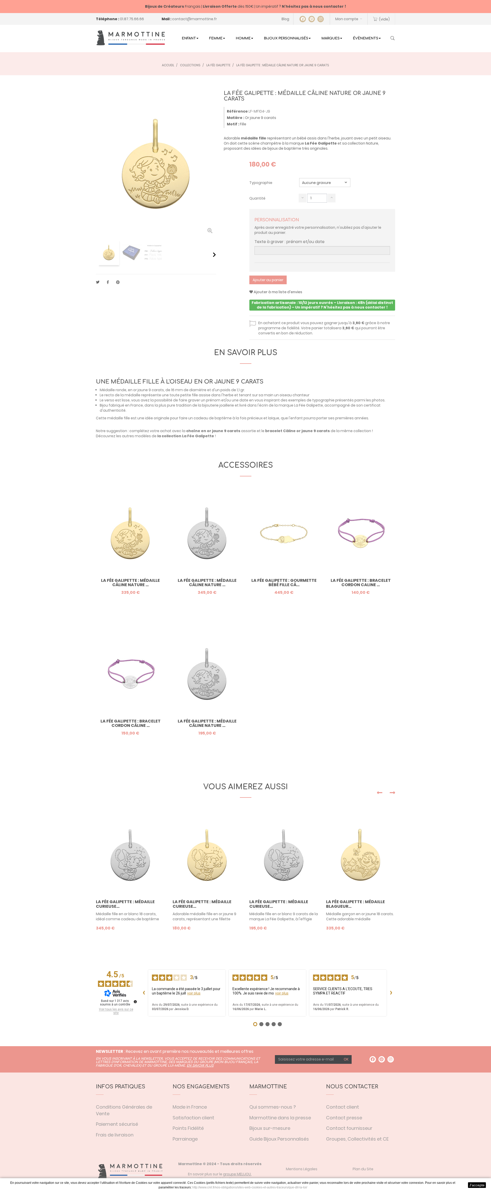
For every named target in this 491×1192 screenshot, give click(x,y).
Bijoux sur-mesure (269, 1128)
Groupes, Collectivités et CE (357, 1139)
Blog (285, 18)
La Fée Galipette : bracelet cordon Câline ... (131, 723)
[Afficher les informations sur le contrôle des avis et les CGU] (135, 1002)
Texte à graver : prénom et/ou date (289, 242)
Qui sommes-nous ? (272, 1107)
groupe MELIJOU (237, 1174)
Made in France (190, 1107)
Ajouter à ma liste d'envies (277, 291)
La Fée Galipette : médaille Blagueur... (355, 904)
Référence (237, 111)
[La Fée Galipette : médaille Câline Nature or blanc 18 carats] (207, 533)
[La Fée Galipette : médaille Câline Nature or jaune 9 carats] (109, 252)
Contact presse (344, 1117)
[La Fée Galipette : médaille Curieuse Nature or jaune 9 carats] (207, 855)
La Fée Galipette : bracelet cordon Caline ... (361, 582)
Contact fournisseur (349, 1128)
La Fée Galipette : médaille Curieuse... (125, 904)
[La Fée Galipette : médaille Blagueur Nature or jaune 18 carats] (360, 855)
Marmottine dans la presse (280, 1117)
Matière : (235, 117)
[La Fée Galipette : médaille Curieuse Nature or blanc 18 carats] (130, 855)
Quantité (257, 198)
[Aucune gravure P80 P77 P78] (324, 182)
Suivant (214, 254)
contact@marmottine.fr (194, 18)
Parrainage (185, 1139)
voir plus (193, 993)
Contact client (342, 1107)
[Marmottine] (130, 38)
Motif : (233, 124)
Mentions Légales (301, 1169)
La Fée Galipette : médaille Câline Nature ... (130, 582)
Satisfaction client (193, 1117)
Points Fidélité (188, 1128)
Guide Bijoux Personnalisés (279, 1139)
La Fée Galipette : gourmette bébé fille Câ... (284, 582)
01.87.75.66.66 (132, 18)
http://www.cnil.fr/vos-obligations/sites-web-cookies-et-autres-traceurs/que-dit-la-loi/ (249, 1187)
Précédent (98, 254)
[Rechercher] (392, 39)
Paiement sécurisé (117, 1124)
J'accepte (477, 1185)
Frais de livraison (114, 1135)
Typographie (261, 182)
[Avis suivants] (391, 993)
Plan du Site (363, 1169)
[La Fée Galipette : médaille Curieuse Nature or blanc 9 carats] (283, 855)
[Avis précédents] (143, 993)
